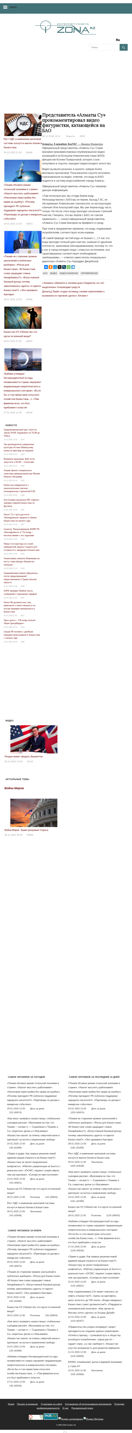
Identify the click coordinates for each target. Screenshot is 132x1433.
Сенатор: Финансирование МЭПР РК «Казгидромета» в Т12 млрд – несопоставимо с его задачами (21, 532)
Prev (8, 738)
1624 (22, 568)
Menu (13, 7)
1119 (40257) (77, 1321)
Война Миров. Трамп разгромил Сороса (26, 830)
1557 (22, 524)
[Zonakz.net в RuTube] (119, 41)
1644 (22, 586)
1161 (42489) (77, 1201)
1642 (22, 454)
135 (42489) (15, 1350)
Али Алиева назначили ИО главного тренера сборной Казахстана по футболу (21, 503)
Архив (11, 1404)
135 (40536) (15, 1385)
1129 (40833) (113, 1215)
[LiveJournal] (64, 267)
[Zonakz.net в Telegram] (105, 41)
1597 (22, 510)
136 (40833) (51, 1315)
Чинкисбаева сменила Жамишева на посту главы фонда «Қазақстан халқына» (21, 561)
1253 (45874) (77, 1112)
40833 (29, 341)
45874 (29, 223)
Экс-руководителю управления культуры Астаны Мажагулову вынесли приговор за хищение (19, 447)
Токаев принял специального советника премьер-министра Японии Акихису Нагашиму (22, 473)
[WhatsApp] (69, 267)
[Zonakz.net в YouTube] (100, 41)
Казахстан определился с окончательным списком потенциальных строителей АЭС (19, 488)
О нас (65, 1408)
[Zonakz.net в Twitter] (91, 41)
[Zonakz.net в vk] (114, 41)
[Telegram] (73, 267)
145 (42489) (15, 1147)
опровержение (89, 273)
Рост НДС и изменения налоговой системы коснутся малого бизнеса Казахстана (23, 143)
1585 (22, 642)
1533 (22, 554)
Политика (35, 1197)
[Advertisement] (66, 78)
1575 (22, 440)
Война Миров (14, 788)
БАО (45, 273)
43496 (29, 299)
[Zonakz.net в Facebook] (96, 41)
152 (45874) (15, 1112)
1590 (22, 466)
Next (59, 738)
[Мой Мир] (55, 267)
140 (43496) (15, 1301)
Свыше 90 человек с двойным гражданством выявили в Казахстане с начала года (22, 634)
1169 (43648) (77, 1166)
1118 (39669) (77, 1356)
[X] (59, 267)
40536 (29, 412)
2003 (82, 136)
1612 (22, 615)
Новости (70, 136)
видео (53, 273)
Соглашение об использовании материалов (88, 1404)
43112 (30, 761)
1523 (22, 480)
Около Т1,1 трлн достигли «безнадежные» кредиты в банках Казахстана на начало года (20, 517)
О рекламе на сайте (51, 1404)
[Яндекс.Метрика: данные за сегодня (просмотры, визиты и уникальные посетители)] (93, 1419)
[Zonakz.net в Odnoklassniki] (109, 41)
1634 (22, 539)
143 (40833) (51, 1197)
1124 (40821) (77, 1285)
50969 (30, 835)
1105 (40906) (77, 1374)
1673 (22, 627)
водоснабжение (69, 273)
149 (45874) (15, 1266)
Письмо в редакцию (27, 1404)
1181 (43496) (77, 1147)
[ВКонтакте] (46, 267)
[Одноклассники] (50, 267)
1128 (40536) (77, 1250)
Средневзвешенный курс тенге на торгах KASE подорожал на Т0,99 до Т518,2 (22, 432)
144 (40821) (15, 1182)
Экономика (36, 1211)
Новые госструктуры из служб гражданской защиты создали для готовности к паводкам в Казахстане (21, 547)
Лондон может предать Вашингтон (23, 756)
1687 (22, 598)
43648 (29, 152)
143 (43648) (15, 1215)
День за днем (37, 1108)
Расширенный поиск (82, 1408)
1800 (22, 495)
